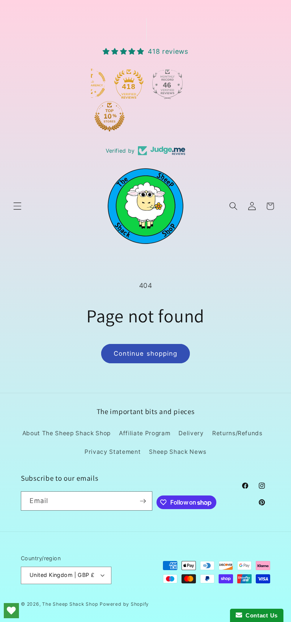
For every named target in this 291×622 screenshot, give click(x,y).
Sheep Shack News (178, 451)
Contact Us (260, 615)
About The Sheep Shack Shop (66, 433)
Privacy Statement (112, 451)
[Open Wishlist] (11, 610)
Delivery (190, 433)
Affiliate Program (144, 433)
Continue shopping (146, 353)
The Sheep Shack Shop (70, 604)
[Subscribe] (143, 501)
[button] (17, 206)
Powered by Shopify (124, 604)
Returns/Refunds (237, 433)
